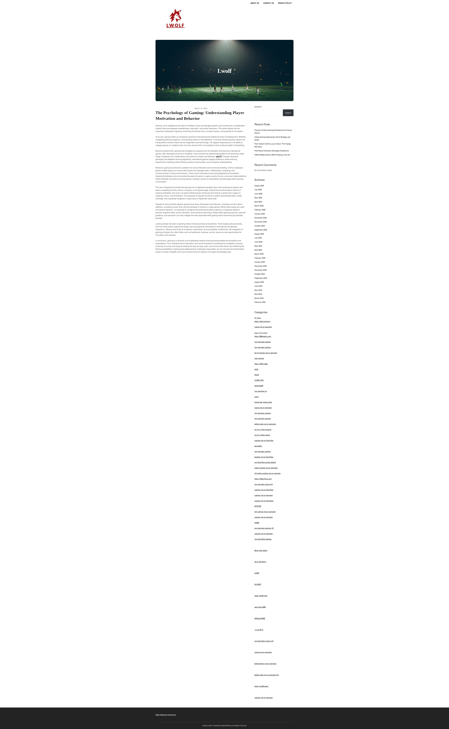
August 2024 (259, 282)
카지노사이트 (259, 618)
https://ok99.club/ (260, 595)
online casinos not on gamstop (266, 468)
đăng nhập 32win (260, 550)
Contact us (268, 3)
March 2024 (259, 298)
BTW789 (257, 506)
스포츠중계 (258, 629)
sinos (256, 396)
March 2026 (259, 205)
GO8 (256, 369)
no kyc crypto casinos (262, 429)
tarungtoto (258, 446)
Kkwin (256, 374)
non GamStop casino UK (263, 641)
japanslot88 (258, 385)
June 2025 (258, 242)
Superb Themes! (240, 725)
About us (254, 3)
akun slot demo (260, 561)
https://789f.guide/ (261, 364)
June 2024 (258, 286)
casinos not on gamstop (263, 495)
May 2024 (258, 290)
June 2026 (258, 193)
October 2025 (259, 225)
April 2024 (258, 294)
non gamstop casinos (262, 342)
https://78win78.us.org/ (263, 479)
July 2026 (258, 189)
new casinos (259, 358)
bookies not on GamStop (263, 457)
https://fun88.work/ (261, 686)
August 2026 (259, 185)
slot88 (256, 522)
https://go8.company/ (262, 321)
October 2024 (259, 274)
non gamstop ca (260, 391)
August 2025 (259, 234)
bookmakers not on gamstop (265, 663)
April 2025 (258, 250)
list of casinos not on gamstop (265, 353)
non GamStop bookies (263, 539)
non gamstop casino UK (263, 484)
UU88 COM (259, 380)
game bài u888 (260, 607)
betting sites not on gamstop (265, 424)
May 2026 (258, 197)
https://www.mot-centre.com (166, 714)
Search (258, 107)
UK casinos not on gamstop (265, 511)
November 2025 (260, 221)
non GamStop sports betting (265, 462)
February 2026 (260, 209)
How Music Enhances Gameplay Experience (271, 150)
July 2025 (258, 238)
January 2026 (259, 213)
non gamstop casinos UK (264, 528)
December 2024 (260, 266)
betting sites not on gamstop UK (266, 675)
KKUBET (257, 584)
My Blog (257, 318)
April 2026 (258, 201)
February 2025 (260, 258)
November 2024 (260, 270)
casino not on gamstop (263, 327)
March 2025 (259, 254)
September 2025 (260, 229)
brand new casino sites (263, 402)
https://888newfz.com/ (262, 336)
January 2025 (259, 262)
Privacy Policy (285, 3)
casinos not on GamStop (263, 440)
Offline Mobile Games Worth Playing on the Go (272, 154)
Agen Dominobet (260, 333)
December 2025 (260, 217)
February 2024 (260, 302)
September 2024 (260, 278)
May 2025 (258, 246)
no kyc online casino (262, 435)
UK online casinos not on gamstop (267, 473)
